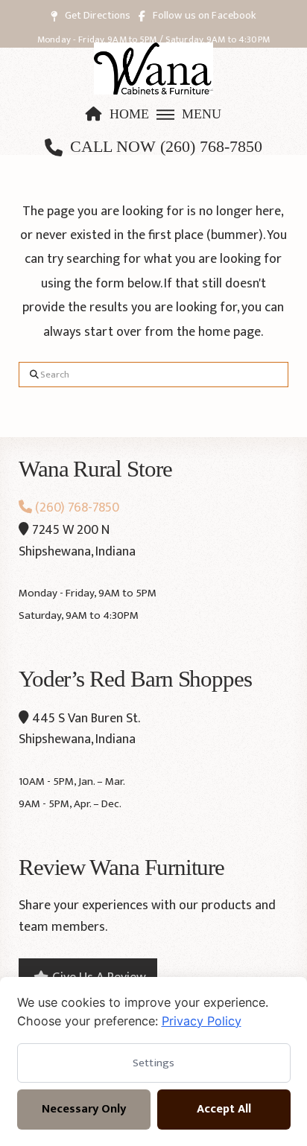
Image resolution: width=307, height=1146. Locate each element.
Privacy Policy (201, 1020)
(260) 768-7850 (75, 508)
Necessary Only (84, 1109)
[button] (188, 114)
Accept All (224, 1109)
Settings (153, 1063)
